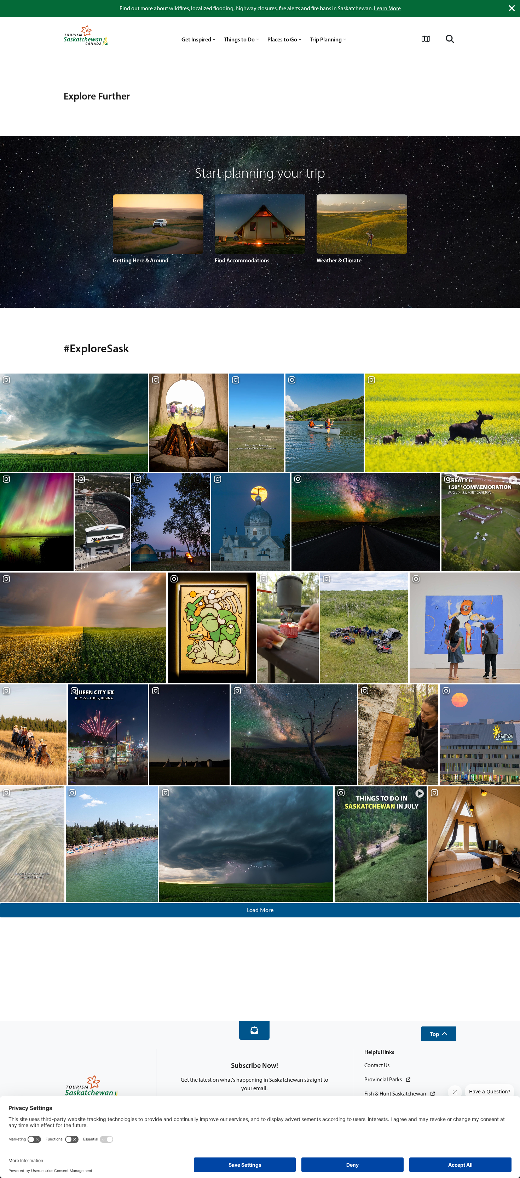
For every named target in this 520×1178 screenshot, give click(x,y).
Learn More (387, 8)
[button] (438, 1033)
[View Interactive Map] (426, 39)
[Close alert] (511, 8)
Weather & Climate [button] (339, 260)
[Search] (450, 39)
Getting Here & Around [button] (140, 260)
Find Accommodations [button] (242, 260)
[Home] (86, 36)
